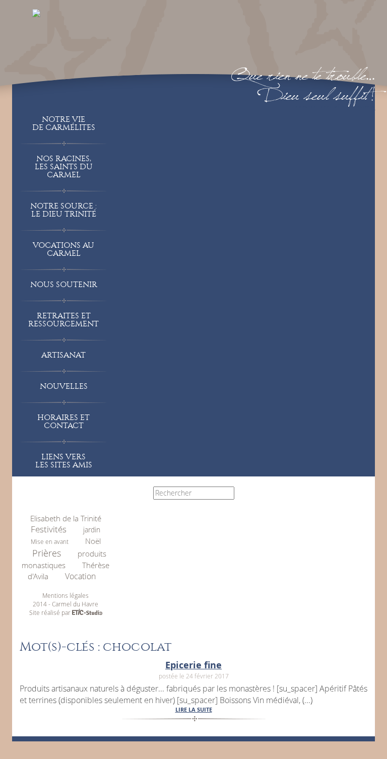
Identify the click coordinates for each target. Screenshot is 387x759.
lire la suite (193, 709)
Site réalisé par (50, 612)
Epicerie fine (193, 665)
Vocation (80, 576)
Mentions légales (65, 595)
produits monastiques (64, 559)
